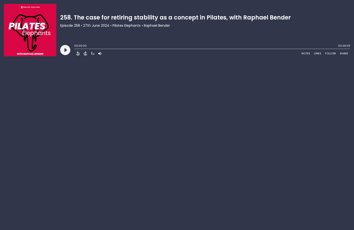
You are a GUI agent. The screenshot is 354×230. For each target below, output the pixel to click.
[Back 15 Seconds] (78, 53)
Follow (330, 53)
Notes (306, 53)
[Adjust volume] (99, 53)
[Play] (65, 50)
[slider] (75, 49)
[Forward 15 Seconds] (85, 53)
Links (317, 53)
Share (344, 53)
